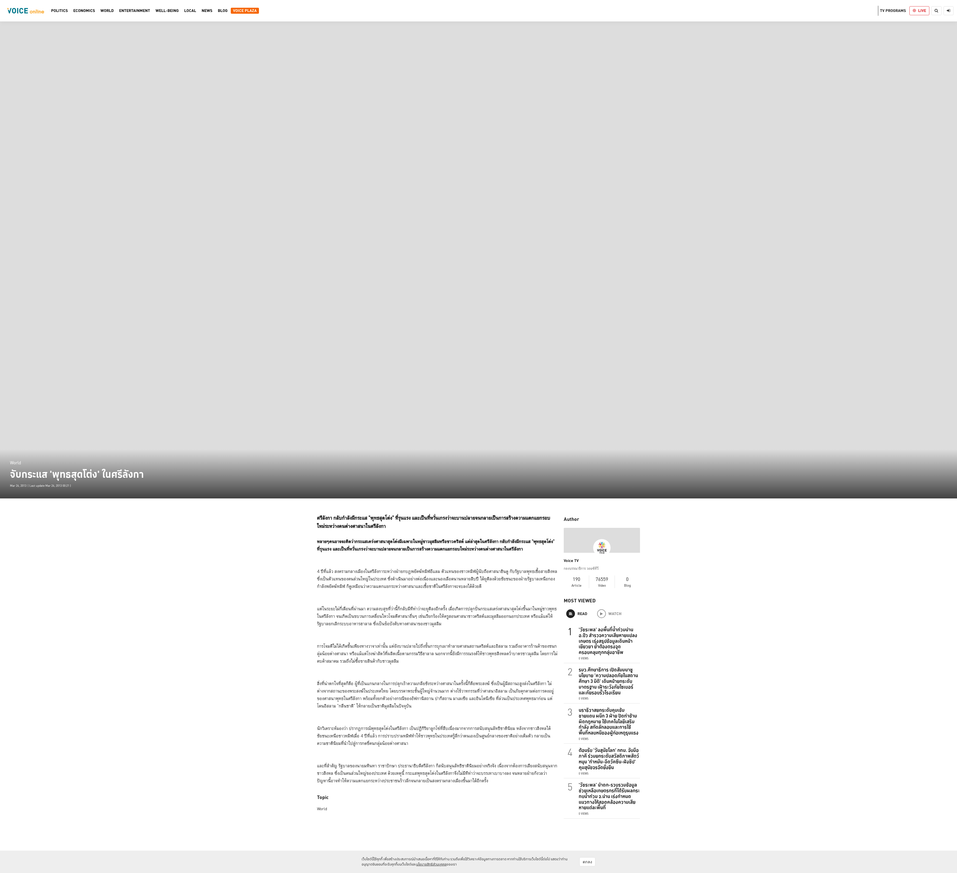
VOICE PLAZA (245, 11)
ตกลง (587, 861)
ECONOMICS (84, 11)
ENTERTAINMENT (134, 11)
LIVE (922, 10)
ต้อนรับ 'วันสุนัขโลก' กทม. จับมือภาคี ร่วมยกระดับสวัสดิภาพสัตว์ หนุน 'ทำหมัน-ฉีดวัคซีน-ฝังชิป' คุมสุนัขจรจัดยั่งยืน (609, 758)
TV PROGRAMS (893, 10)
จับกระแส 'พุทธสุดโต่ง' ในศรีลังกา (77, 474)
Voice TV (571, 561)
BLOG (223, 11)
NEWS (207, 11)
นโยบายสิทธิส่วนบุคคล (431, 864)
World (15, 462)
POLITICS (59, 11)
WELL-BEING (167, 11)
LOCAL (190, 11)
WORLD (107, 11)
